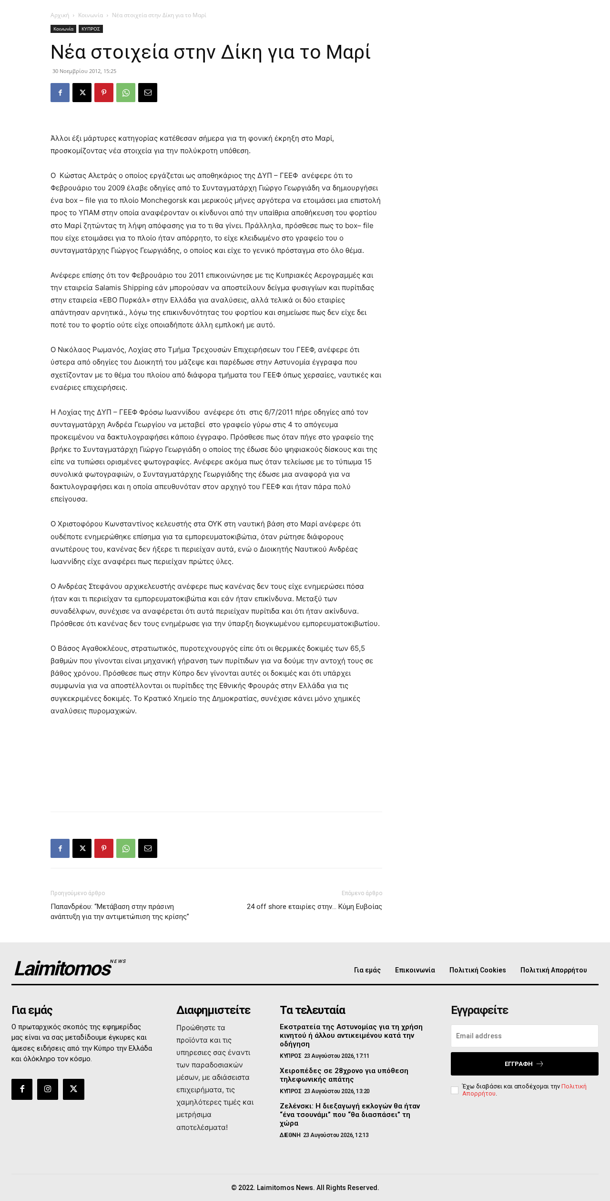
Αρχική (60, 15)
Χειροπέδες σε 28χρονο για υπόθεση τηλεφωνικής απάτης (344, 1075)
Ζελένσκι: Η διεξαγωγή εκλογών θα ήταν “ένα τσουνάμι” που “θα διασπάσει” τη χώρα (350, 1115)
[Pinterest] (103, 92)
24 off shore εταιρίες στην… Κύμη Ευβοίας (314, 906)
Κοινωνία (90, 15)
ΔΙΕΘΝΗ (290, 1135)
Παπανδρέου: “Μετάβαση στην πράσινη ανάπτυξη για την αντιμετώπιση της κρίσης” (120, 911)
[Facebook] (60, 92)
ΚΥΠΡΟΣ (90, 28)
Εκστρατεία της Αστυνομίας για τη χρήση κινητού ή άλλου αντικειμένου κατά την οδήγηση (351, 1035)
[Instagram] (47, 1089)
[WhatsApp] (125, 92)
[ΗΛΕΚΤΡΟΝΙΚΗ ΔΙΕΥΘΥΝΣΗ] (147, 92)
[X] (82, 92)
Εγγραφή (519, 1063)
